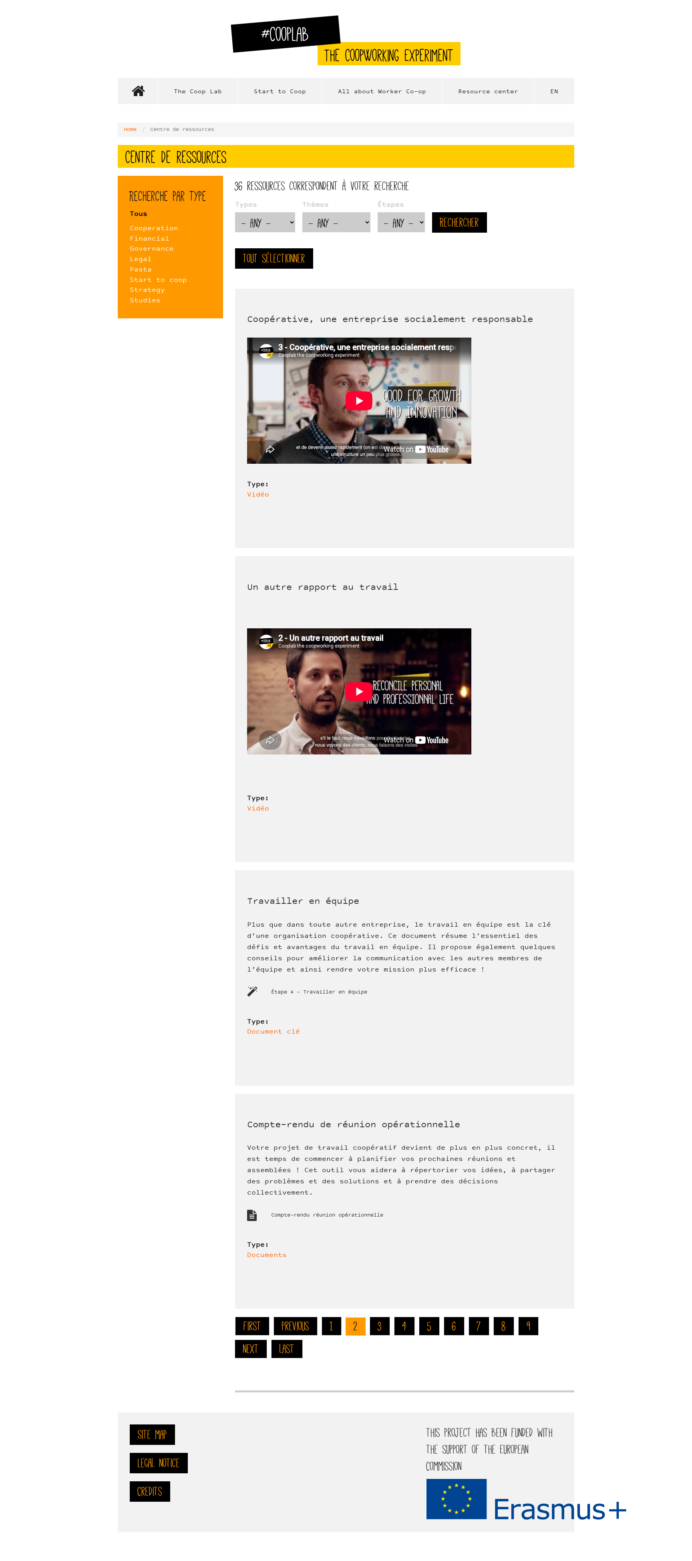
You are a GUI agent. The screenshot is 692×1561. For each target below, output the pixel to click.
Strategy (147, 290)
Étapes (391, 205)
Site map (152, 1435)
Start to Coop (280, 92)
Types (246, 205)
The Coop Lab (198, 92)
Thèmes (315, 205)
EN (554, 92)
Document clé (273, 1032)
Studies (145, 301)
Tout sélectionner (274, 258)
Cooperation (154, 228)
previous (295, 1326)
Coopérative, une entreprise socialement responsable (390, 320)
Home (138, 91)
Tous (138, 214)
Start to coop (158, 280)
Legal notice (159, 1463)
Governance (152, 249)
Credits (150, 1492)
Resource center (488, 92)
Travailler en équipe (303, 901)
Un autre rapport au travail (322, 587)
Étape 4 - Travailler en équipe (319, 992)
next (251, 1349)
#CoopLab (290, 37)
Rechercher (459, 222)
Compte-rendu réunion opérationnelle (327, 1215)
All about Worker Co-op (382, 92)
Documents (267, 1255)
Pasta (141, 270)
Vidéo (258, 495)
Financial (149, 239)
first (252, 1326)
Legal (141, 259)
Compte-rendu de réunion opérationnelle (353, 1125)
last (287, 1349)
